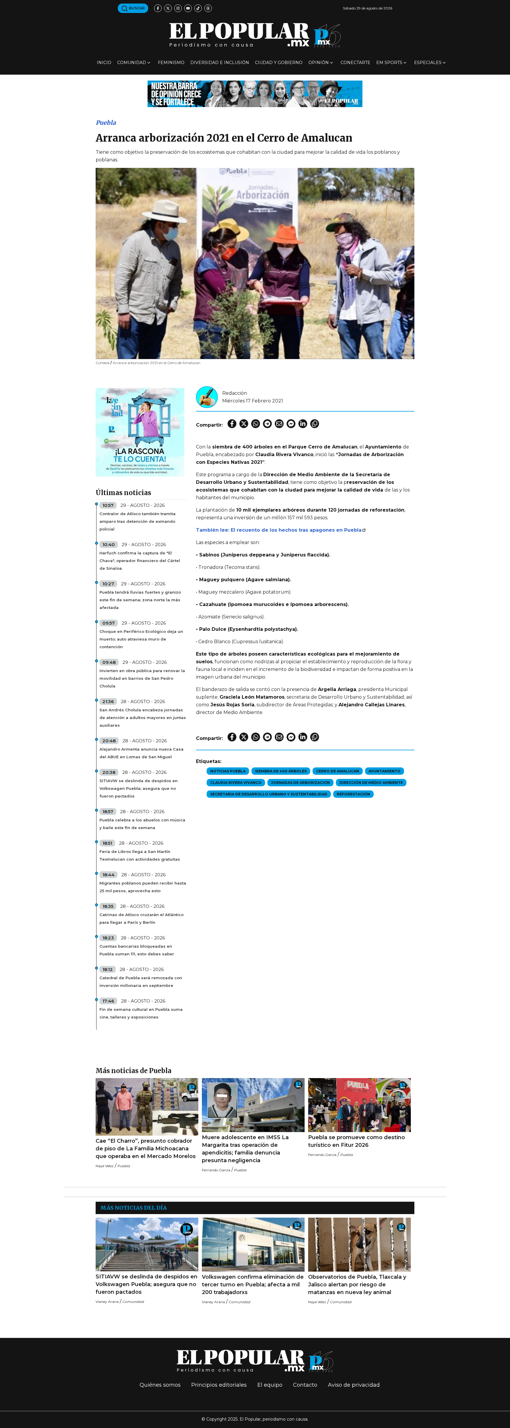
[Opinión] (255, 93)
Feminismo (171, 62)
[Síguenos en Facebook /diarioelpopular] (158, 8)
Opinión (318, 62)
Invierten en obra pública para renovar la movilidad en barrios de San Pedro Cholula (142, 678)
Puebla (106, 122)
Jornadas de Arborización (300, 782)
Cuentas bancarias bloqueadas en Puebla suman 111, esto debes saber (136, 950)
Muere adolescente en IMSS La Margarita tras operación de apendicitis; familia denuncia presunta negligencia (245, 1149)
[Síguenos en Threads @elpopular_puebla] (208, 8)
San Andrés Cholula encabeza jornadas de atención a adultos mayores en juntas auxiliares (142, 718)
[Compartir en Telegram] (267, 423)
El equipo (269, 1385)
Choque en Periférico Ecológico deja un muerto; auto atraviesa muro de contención (141, 639)
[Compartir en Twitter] (244, 423)
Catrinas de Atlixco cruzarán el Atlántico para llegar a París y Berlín (141, 918)
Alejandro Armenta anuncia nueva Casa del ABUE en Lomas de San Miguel (141, 753)
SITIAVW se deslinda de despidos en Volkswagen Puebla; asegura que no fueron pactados (138, 788)
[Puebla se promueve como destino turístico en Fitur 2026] (359, 1105)
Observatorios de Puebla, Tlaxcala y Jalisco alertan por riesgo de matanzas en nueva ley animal (357, 1285)
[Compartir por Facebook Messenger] (291, 423)
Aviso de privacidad (354, 1385)
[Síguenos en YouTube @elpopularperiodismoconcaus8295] (188, 8)
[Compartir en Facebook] (232, 423)
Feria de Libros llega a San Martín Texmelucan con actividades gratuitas (139, 855)
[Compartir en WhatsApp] (255, 423)
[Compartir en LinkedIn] (303, 423)
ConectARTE (355, 62)
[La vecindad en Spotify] (140, 432)
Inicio (104, 62)
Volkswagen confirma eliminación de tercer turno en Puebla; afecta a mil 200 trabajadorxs (253, 1285)
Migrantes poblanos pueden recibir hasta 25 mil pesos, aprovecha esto (142, 887)
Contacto (305, 1385)
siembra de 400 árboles (281, 771)
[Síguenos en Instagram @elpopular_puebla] (178, 8)
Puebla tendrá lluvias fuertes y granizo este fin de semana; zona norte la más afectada (140, 600)
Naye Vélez (105, 1166)
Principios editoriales (219, 1385)
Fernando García (216, 1170)
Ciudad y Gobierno (279, 62)
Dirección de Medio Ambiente (371, 782)
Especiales (428, 62)
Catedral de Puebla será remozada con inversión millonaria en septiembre (140, 981)
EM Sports (389, 62)
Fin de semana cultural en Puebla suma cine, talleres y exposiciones (141, 1013)
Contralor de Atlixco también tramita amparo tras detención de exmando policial (137, 521)
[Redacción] (207, 396)
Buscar (136, 8)
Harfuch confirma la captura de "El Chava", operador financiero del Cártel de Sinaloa (139, 561)
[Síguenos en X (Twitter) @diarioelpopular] (168, 8)
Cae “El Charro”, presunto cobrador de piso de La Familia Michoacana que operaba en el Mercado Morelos (146, 1149)
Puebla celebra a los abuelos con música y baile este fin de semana (142, 824)
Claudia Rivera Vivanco (235, 782)
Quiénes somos (160, 1385)
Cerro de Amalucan (337, 771)
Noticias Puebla (228, 771)
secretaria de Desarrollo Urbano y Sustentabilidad (268, 794)
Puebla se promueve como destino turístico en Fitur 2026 (356, 1141)
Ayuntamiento (385, 771)
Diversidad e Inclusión (219, 62)
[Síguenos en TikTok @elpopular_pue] (198, 8)
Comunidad (131, 62)
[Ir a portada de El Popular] (255, 34)
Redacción (234, 393)
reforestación (353, 794)
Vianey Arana (107, 1301)
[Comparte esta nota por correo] (279, 423)
